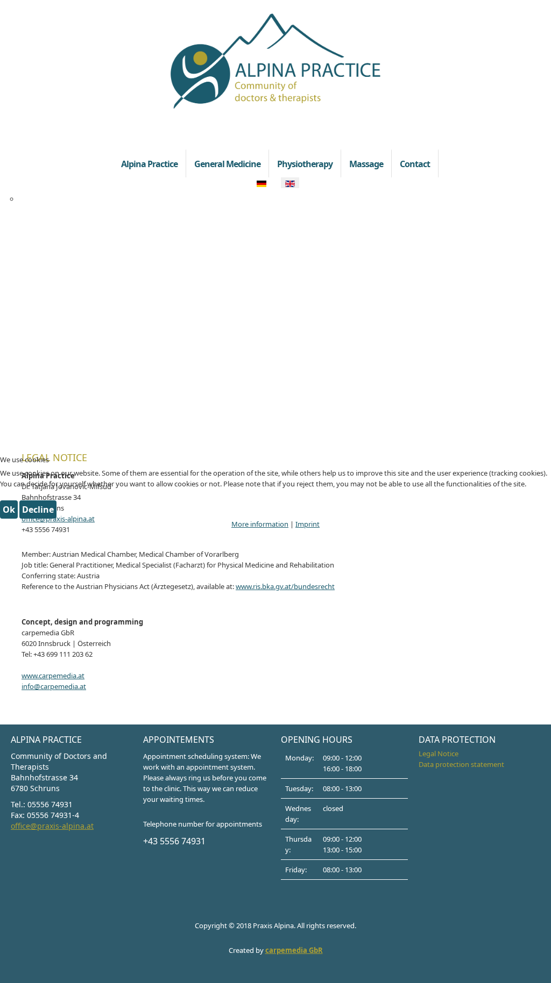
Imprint (307, 524)
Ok (9, 509)
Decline (38, 509)
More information (259, 524)
